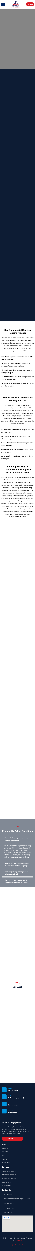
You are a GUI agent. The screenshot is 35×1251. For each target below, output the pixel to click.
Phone (10, 1088)
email (9, 1095)
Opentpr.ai (18, 1240)
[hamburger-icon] (3, 4)
